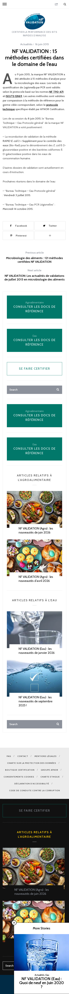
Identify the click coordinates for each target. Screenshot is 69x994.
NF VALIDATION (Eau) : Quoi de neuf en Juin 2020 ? (41, 982)
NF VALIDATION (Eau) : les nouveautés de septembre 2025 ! (35, 701)
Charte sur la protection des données (31, 763)
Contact (22, 756)
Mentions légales (45, 756)
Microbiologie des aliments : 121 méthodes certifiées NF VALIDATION (34, 257)
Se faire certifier (34, 368)
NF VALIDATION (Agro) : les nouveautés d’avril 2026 (36, 579)
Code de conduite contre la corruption (34, 790)
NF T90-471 (56, 91)
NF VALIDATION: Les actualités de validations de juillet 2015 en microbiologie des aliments (34, 275)
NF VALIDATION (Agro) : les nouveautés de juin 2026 (36, 530)
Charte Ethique (50, 776)
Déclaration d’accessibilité (31, 783)
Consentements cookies (19, 776)
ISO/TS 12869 (14, 96)
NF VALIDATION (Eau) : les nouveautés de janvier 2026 (37, 651)
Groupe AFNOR (49, 770)
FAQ (9, 756)
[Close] (14, 922)
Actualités (26, 44)
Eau (47, 974)
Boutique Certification (19, 770)
